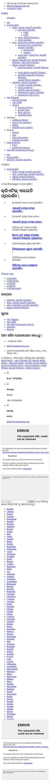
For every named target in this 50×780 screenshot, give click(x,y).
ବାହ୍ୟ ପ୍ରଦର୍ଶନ (25, 40)
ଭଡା (14, 135)
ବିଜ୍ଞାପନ (15, 132)
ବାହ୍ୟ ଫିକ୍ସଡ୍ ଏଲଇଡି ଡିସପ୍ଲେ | (24, 366)
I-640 (25, 32)
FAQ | (15, 145)
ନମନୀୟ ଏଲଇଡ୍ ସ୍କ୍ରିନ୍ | (36, 363)
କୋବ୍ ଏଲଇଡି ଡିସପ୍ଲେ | (28, 37)
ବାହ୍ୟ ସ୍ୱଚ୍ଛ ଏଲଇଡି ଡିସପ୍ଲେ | (32, 72)
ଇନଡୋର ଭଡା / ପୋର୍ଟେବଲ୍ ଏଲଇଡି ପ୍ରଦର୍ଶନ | (30, 46)
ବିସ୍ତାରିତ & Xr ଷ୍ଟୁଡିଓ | (22, 127)
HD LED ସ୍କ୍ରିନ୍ (16, 363)
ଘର (8, 22)
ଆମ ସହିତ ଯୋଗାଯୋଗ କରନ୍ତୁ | (20, 150)
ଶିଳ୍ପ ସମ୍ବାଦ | (24, 112)
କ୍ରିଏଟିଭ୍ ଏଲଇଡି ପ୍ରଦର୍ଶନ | (25, 82)
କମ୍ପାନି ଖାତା (23, 110)
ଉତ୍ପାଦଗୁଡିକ (13, 25)
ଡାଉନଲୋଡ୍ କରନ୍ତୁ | (21, 147)
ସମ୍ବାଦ (15, 105)
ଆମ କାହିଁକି (17, 102)
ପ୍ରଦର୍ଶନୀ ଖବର (25, 115)
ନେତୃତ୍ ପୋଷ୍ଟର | (25, 87)
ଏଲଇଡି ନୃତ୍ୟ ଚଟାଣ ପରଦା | (27, 221)
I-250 (25, 35)
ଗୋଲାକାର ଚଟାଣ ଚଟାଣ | (29, 95)
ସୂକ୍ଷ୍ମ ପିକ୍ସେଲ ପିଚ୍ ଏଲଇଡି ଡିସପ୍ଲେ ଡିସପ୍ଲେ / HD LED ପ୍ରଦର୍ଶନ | (29, 61)
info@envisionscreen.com (18, 6)
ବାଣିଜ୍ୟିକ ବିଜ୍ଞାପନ (20, 120)
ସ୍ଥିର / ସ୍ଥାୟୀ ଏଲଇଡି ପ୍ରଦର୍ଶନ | (27, 27)
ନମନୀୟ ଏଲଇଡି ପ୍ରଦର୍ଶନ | (30, 85)
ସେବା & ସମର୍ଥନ (13, 142)
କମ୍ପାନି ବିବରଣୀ (19, 100)
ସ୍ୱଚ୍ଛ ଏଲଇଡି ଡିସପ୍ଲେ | (23, 65)
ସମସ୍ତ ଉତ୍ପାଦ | (33, 368)
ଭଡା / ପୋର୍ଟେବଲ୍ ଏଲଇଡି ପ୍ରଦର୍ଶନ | (28, 42)
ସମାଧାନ (10, 329)
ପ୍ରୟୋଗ (11, 327)
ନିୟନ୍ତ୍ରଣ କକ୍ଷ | (20, 137)
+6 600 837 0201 (14, 8)
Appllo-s (27, 52)
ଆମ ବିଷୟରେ (13, 97)
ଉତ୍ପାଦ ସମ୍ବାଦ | (25, 107)
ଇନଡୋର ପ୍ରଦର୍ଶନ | (27, 30)
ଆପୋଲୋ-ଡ (28, 50)
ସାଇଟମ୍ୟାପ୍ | (7, 360)
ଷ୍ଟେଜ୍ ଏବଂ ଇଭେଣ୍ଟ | (22, 122)
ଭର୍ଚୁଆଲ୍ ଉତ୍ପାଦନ (20, 140)
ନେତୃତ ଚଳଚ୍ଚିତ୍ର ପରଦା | (12, 365)
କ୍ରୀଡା (15, 125)
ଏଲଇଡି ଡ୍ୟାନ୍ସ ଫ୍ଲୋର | (29, 90)
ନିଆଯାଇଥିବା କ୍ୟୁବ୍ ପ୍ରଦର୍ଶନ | (31, 92)
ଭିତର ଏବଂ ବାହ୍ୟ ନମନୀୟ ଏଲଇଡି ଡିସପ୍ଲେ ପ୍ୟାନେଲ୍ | (27, 237)
